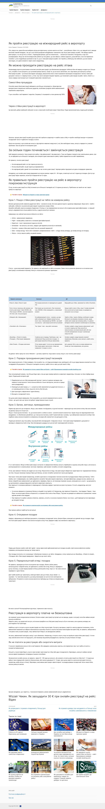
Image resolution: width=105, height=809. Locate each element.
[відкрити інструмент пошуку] (91, 5)
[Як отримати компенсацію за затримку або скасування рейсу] (41, 767)
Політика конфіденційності (17, 794)
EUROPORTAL (18, 4)
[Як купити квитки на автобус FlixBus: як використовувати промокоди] (19, 767)
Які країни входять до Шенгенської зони (84, 775)
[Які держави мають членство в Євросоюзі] (19, 745)
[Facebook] (20, 806)
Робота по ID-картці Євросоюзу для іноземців (17, 733)
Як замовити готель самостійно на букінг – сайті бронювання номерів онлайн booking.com (86, 755)
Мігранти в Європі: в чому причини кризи (85, 733)
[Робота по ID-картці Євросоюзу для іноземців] (19, 725)
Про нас (11, 798)
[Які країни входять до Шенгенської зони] (86, 767)
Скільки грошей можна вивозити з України (39, 733)
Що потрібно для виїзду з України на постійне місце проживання (63, 734)
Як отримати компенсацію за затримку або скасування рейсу (41, 776)
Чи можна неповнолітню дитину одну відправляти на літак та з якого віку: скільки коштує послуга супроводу (64, 755)
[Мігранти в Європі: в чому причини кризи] (86, 725)
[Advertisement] (52, 30)
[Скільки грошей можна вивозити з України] (41, 725)
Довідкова (17, 12)
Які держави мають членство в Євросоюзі (16, 753)
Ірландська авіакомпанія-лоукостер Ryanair (40, 753)
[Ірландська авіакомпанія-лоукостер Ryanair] (41, 745)
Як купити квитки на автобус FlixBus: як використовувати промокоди (16, 777)
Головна (11, 12)
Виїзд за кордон (26, 12)
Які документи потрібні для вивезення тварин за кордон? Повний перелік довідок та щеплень (63, 777)
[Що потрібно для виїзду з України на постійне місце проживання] (64, 725)
